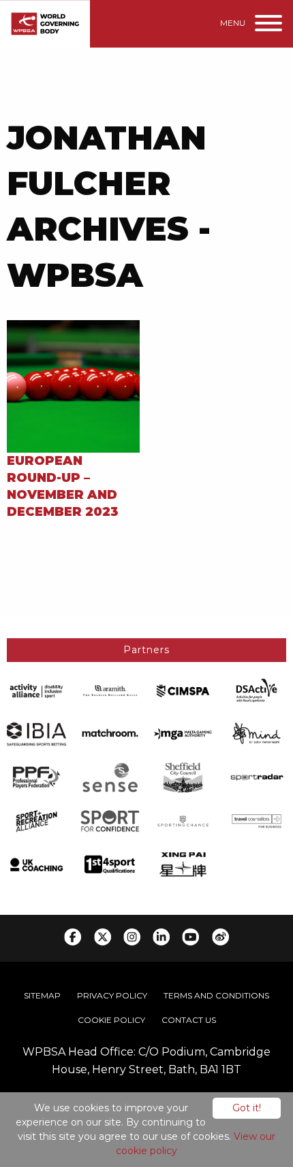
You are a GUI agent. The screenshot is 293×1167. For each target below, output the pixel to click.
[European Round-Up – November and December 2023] (73, 385)
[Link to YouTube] (190, 936)
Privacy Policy (112, 995)
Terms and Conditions (216, 995)
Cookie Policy (111, 1020)
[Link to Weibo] (220, 936)
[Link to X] (102, 936)
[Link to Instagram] (131, 936)
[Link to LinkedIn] (161, 936)
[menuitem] (42, 995)
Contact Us (188, 1020)
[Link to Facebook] (72, 936)
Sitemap (42, 995)
